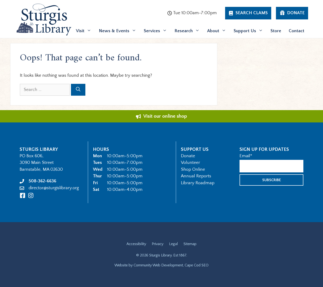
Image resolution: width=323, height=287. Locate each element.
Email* (246, 155)
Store (276, 30)
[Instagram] (31, 195)
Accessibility (136, 244)
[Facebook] (23, 195)
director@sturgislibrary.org (54, 187)
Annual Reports (196, 176)
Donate (188, 155)
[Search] (78, 90)
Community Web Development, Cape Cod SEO (171, 265)
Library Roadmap (197, 182)
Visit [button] (80, 30)
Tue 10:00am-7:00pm (195, 12)
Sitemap (189, 244)
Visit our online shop (165, 116)
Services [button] (152, 30)
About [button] (213, 30)
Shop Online (193, 169)
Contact (296, 30)
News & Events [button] (114, 30)
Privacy (157, 244)
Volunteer (190, 162)
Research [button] (184, 30)
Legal (173, 244)
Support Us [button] (245, 30)
